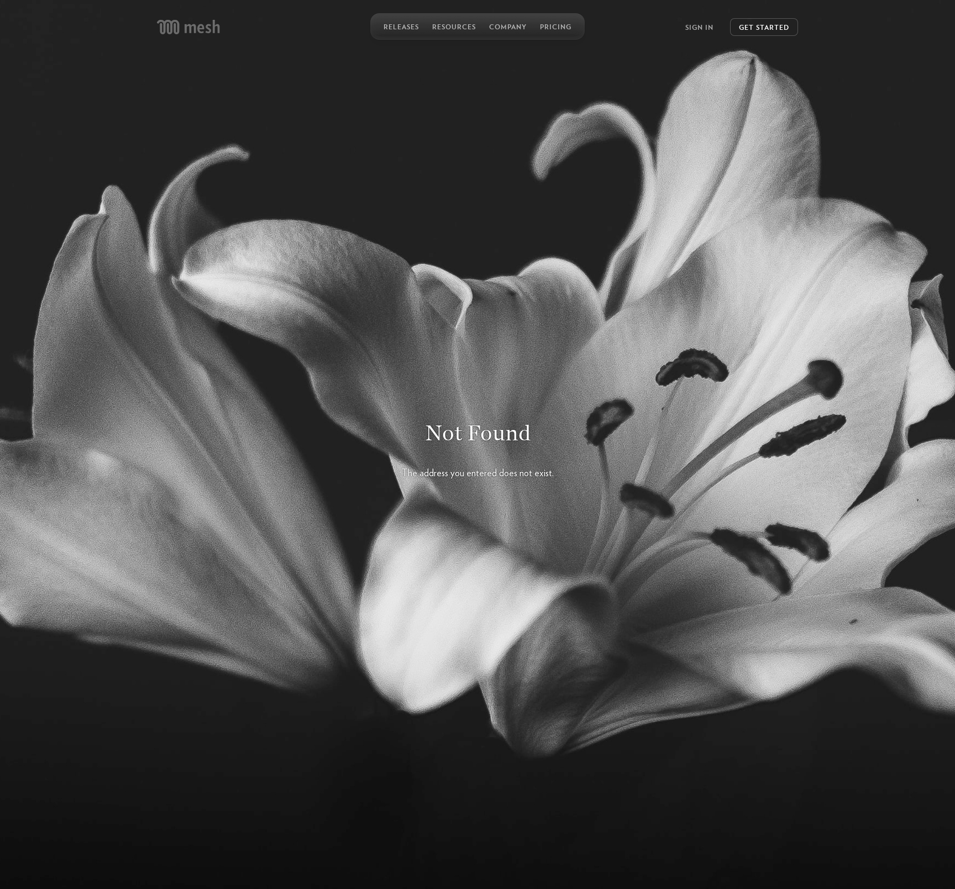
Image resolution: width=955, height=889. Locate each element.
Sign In (699, 27)
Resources (454, 26)
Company (508, 26)
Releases (401, 26)
